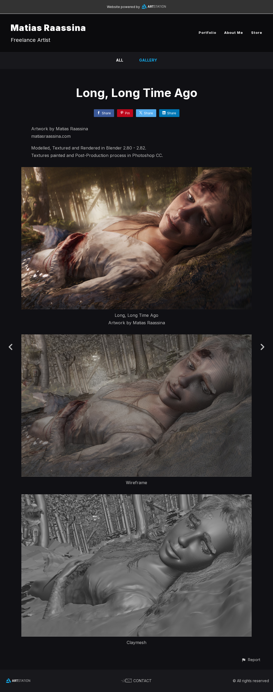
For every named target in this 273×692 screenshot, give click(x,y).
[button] (250, 659)
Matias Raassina (48, 28)
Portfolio (207, 32)
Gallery (148, 60)
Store (256, 32)
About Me (233, 32)
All (119, 60)
